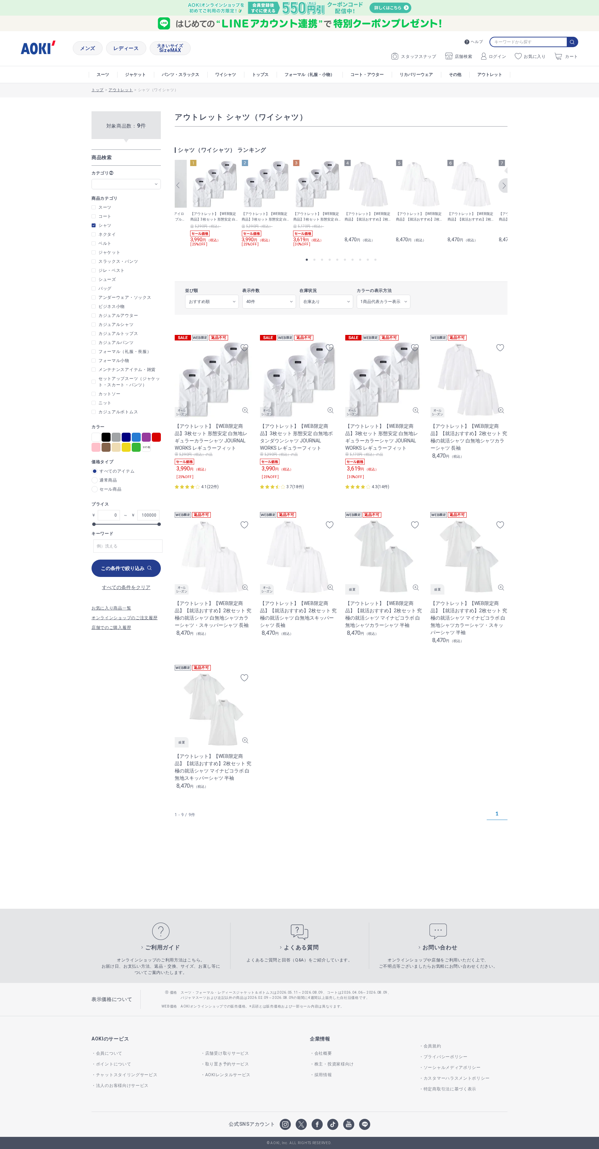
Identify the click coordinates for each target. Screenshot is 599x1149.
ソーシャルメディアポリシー (452, 1067)
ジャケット (135, 74)
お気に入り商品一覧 (111, 608)
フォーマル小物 (113, 360)
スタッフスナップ (418, 56)
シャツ (105, 225)
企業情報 (320, 1039)
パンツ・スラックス (180, 74)
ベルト (105, 243)
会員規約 (432, 1046)
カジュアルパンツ (116, 342)
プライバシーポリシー (446, 1056)
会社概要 (323, 1053)
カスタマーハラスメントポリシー (456, 1078)
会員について (109, 1053)
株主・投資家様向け (334, 1064)
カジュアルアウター (118, 315)
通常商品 (108, 480)
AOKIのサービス (110, 1039)
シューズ (107, 279)
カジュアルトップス (118, 333)
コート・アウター (367, 74)
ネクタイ (107, 234)
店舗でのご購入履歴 (111, 627)
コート (105, 216)
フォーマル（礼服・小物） (310, 74)
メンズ (87, 48)
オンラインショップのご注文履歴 (125, 617)
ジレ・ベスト (111, 270)
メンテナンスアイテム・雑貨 (127, 369)
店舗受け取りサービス (227, 1053)
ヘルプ (477, 42)
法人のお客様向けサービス (122, 1085)
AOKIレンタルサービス (228, 1074)
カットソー (109, 393)
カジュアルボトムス (118, 411)
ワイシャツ (225, 74)
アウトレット (489, 74)
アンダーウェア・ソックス (124, 297)
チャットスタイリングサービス (127, 1074)
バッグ (105, 288)
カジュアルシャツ (116, 324)
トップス (260, 74)
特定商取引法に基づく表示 (450, 1089)
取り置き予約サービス (227, 1064)
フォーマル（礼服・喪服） (124, 351)
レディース (126, 48)
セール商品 (110, 489)
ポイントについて (113, 1064)
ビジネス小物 (111, 306)
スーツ (103, 74)
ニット (105, 402)
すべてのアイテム (117, 471)
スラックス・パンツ (118, 261)
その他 (455, 74)
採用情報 (323, 1074)
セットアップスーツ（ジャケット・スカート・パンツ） (129, 381)
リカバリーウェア (416, 74)
